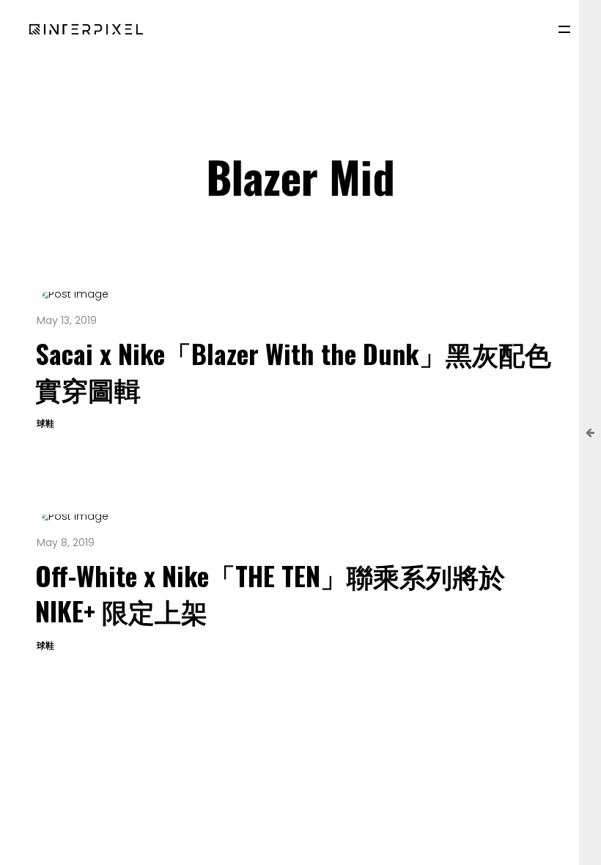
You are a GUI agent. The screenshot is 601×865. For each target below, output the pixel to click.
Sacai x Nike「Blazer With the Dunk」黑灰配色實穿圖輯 (293, 371)
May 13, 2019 (67, 320)
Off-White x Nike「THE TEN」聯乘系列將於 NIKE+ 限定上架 (270, 593)
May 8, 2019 (66, 542)
